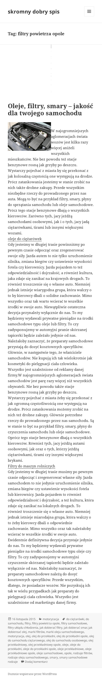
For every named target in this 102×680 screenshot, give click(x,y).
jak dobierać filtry (51, 628)
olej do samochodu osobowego (66, 640)
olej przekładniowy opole (44, 645)
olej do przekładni (43, 636)
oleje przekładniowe (70, 649)
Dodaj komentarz (36, 662)
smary (54, 657)
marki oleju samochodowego (65, 632)
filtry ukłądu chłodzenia (23, 628)
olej (28, 636)
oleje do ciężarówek (25, 238)
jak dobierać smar (75, 628)
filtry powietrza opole (46, 623)
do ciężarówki (75, 619)
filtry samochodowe (74, 623)
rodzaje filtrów (82, 653)
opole (68, 653)
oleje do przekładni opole (39, 649)
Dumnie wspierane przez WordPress (32, 674)
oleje (65, 645)
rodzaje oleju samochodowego (28, 657)
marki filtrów (36, 632)
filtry (28, 623)
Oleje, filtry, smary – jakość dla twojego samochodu (50, 109)
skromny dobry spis (34, 11)
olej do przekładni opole (72, 636)
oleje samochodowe (50, 653)
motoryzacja (51, 619)
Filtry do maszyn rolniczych (31, 466)
